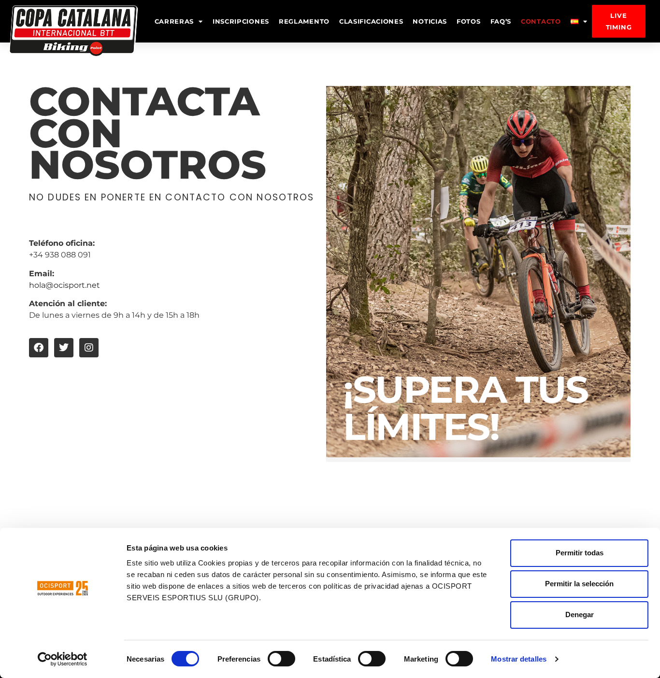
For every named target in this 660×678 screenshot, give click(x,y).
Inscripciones (241, 21)
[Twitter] (63, 347)
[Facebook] (38, 347)
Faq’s (501, 21)
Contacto (541, 21)
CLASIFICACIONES (371, 21)
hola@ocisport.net (64, 285)
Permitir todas (579, 553)
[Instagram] (89, 347)
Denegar (579, 614)
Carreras (174, 21)
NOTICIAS (430, 21)
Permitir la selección (579, 583)
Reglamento (304, 21)
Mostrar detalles (518, 659)
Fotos (469, 21)
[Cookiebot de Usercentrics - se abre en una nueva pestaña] (62, 659)
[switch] (281, 658)
